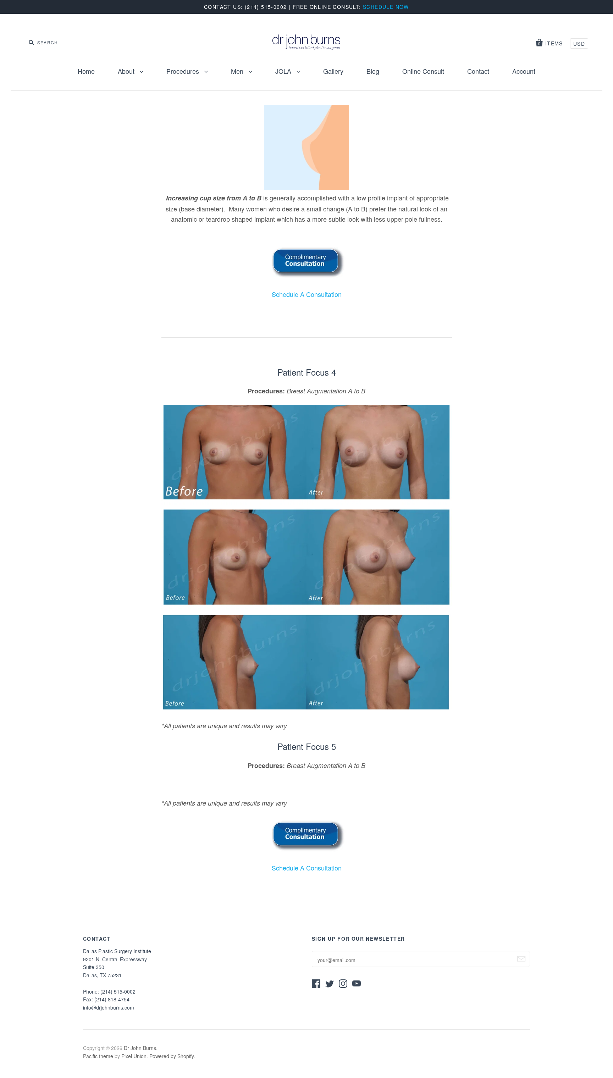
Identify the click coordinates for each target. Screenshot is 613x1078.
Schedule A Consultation (307, 294)
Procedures (183, 71)
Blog (372, 71)
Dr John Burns (140, 1047)
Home (86, 71)
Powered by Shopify (171, 1056)
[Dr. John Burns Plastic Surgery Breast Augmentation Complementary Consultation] (306, 275)
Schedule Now (386, 6)
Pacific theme (98, 1056)
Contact (478, 71)
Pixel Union (134, 1056)
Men (238, 71)
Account (523, 71)
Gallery (333, 71)
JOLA (284, 71)
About (127, 71)
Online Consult (423, 71)
